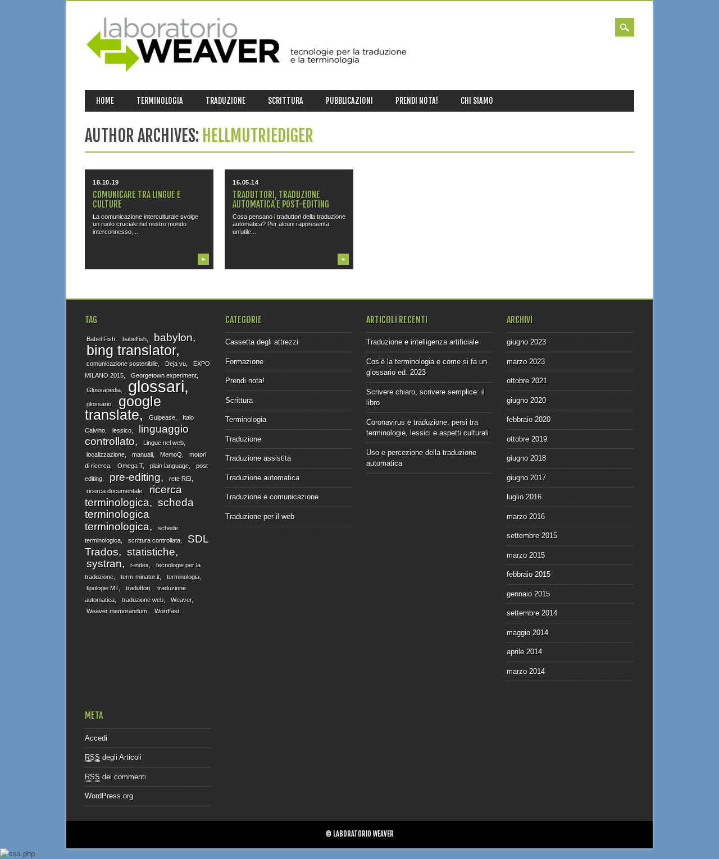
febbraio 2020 (528, 419)
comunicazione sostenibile (122, 363)
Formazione (244, 361)
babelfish (134, 339)
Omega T (130, 465)
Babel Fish (101, 339)
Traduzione (225, 100)
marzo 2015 (526, 555)
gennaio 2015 (528, 594)
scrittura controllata (154, 540)
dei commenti (115, 777)
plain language (169, 465)
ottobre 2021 (527, 380)
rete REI (180, 478)
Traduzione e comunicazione (271, 497)
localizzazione (106, 454)
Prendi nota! (416, 100)
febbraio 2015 (528, 574)
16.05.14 (245, 182)
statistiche (151, 552)
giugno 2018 (526, 458)
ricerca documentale (114, 491)
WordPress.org (109, 796)
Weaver (181, 599)
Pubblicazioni (349, 100)
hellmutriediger (257, 136)
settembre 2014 (532, 613)
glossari (156, 386)
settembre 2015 (532, 535)
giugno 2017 (526, 478)
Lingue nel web (163, 442)
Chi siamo (477, 100)
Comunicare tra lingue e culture (137, 199)
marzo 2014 (526, 671)
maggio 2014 (527, 632)
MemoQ (171, 454)
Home (105, 100)
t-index (139, 565)
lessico (121, 430)
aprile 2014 (524, 651)
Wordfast (166, 611)
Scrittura (285, 100)
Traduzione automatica (262, 478)
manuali (142, 454)
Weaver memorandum (117, 611)
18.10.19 (106, 182)
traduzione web (142, 599)
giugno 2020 (526, 400)
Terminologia (159, 100)
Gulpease (162, 417)
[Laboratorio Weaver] (250, 70)
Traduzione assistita (258, 458)
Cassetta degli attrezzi (261, 342)
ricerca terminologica (133, 496)
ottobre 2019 (527, 439)
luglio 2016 (524, 497)
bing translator (131, 350)
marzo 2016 (526, 516)
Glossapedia (104, 390)
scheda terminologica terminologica (139, 514)
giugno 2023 (526, 342)
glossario (99, 404)
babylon (173, 337)
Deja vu (175, 363)
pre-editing (135, 477)
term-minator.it (140, 576)
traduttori (138, 588)
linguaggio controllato (137, 435)
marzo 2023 (526, 361)
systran (104, 563)
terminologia (183, 576)
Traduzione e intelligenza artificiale (422, 342)
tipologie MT (103, 588)
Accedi (96, 738)
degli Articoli (113, 757)
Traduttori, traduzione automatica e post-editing (281, 199)
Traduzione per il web (259, 516)
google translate (123, 408)
